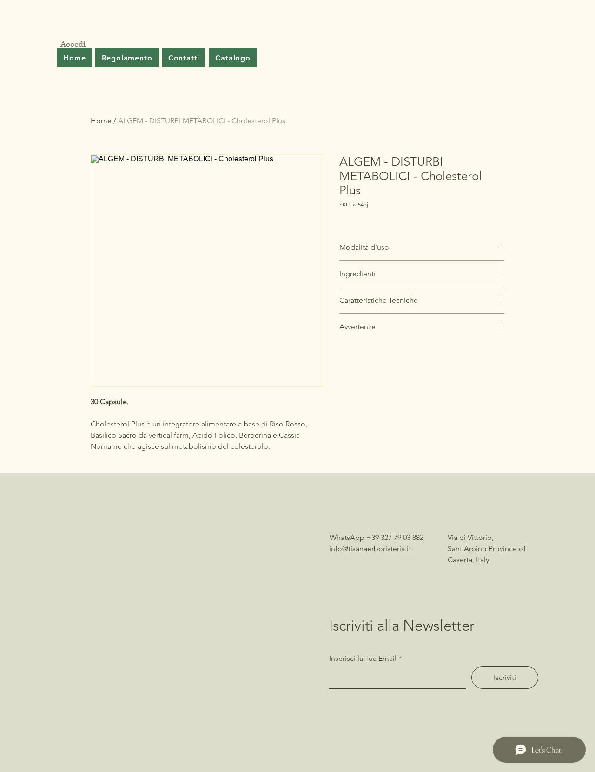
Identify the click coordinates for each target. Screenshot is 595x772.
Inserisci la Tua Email (363, 658)
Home (101, 120)
